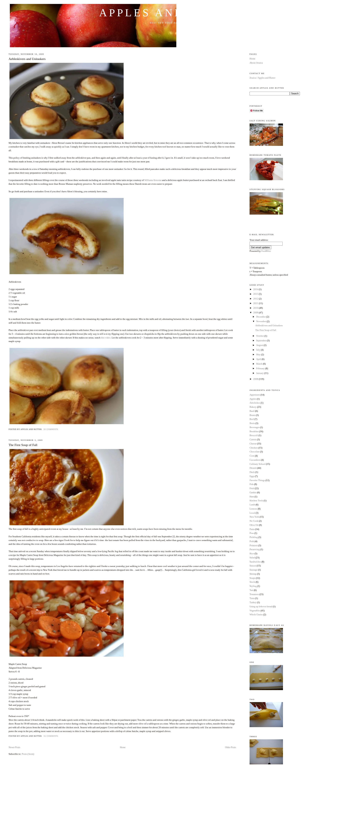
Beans (252, 415)
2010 (256, 308)
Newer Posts (14, 747)
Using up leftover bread (261, 606)
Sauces (253, 565)
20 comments (51, 429)
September (261, 340)
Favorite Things (257, 480)
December (261, 316)
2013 (256, 294)
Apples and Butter (171, 13)
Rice (252, 553)
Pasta (252, 529)
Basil (252, 411)
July (258, 349)
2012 (256, 298)
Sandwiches (255, 561)
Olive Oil (254, 525)
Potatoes (254, 545)
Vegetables (255, 610)
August (260, 345)
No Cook (254, 521)
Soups (252, 578)
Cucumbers (255, 460)
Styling (253, 586)
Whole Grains (256, 614)
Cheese (253, 443)
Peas (252, 533)
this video (106, 337)
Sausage (253, 569)
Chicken (254, 447)
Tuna (252, 598)
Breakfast (254, 431)
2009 (256, 312)
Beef (252, 419)
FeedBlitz (266, 251)
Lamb (252, 504)
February (260, 368)
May (258, 354)
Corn (252, 455)
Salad (252, 557)
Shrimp (253, 574)
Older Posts (230, 747)
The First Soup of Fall (23, 445)
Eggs (252, 476)
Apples (253, 398)
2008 (256, 379)
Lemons (253, 508)
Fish (252, 484)
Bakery (253, 407)
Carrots (253, 439)
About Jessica (256, 62)
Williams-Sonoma (152, 180)
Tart (251, 590)
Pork (252, 541)
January (260, 373)
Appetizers (255, 394)
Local (252, 512)
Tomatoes (254, 594)
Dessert (253, 468)
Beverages (255, 427)
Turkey (253, 602)
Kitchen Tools (256, 500)
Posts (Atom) (28, 754)
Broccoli (254, 435)
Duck (252, 472)
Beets (252, 423)
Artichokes (255, 402)
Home (123, 747)
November (261, 321)
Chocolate (255, 451)
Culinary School (257, 464)
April (259, 359)
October (260, 335)
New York (254, 516)
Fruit (252, 488)
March (259, 363)
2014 (256, 289)
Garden (253, 492)
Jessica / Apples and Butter (262, 77)
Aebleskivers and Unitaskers (27, 59)
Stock (252, 582)
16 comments (51, 736)
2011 (256, 303)
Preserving (255, 549)
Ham (252, 496)
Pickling (254, 537)
